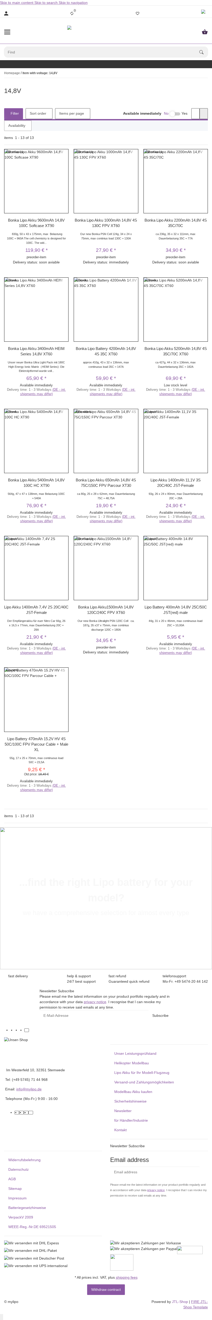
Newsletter (123, 1111)
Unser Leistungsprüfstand (135, 1053)
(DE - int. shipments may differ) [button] (43, 392)
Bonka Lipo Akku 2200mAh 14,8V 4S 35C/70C (176, 223)
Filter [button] (14, 113)
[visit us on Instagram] (22, 1030)
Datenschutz (18, 1169)
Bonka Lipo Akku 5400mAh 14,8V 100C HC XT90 (36, 483)
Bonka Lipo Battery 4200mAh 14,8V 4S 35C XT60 (106, 351)
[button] (204, 13)
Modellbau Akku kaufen (133, 1092)
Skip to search (46, 3)
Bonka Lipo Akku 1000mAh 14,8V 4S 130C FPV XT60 (106, 223)
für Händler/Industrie (131, 1120)
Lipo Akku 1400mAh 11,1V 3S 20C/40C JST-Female (175, 483)
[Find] (203, 52)
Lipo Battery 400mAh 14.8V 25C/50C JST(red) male (176, 610)
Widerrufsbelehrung (24, 1160)
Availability (16, 125)
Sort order (38, 113)
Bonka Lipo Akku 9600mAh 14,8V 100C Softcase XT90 (36, 223)
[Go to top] (1, 1317)
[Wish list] (137, 13)
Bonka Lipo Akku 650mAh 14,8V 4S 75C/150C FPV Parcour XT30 (106, 483)
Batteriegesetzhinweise (27, 1208)
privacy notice (95, 1002)
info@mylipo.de (29, 1089)
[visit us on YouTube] (17, 1030)
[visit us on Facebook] (12, 1030)
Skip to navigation (73, 3)
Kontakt (120, 1130)
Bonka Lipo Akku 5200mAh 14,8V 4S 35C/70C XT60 (176, 351)
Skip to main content (17, 3)
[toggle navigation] (7, 32)
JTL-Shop (180, 1302)
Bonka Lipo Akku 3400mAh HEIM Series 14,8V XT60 (36, 351)
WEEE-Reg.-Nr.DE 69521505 (32, 1227)
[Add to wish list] (64, 159)
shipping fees (127, 1277)
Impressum (17, 1198)
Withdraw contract (106, 1289)
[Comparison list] (72, 13)
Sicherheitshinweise (130, 1101)
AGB (12, 1179)
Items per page (71, 113)
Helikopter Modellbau (131, 1063)
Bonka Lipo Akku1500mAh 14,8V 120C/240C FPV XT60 (106, 610)
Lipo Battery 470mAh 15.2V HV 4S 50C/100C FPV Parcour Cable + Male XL (36, 744)
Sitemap (15, 1188)
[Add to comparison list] (64, 153)
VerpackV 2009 (20, 1217)
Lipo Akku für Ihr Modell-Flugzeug (141, 1073)
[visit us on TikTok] (26, 1030)
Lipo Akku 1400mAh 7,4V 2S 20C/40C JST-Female (36, 610)
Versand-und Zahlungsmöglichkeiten (144, 1082)
